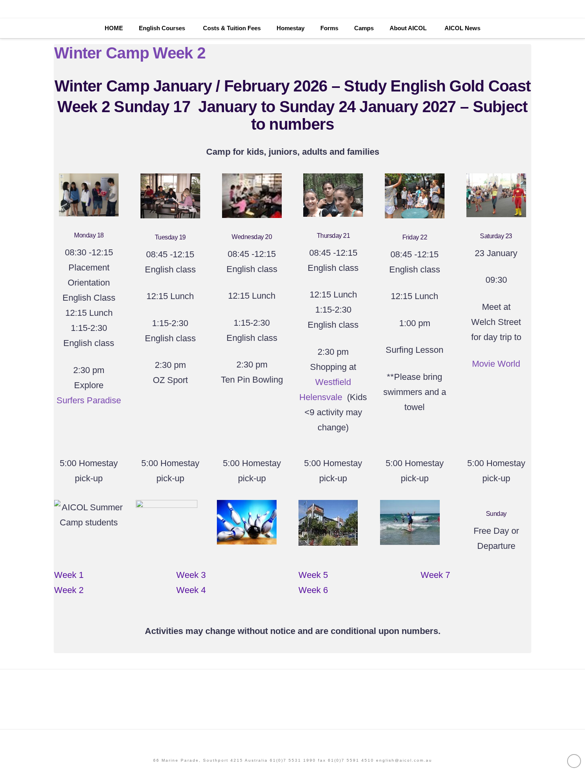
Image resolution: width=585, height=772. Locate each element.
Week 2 (69, 590)
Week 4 (191, 590)
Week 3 (191, 575)
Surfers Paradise (89, 400)
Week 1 (69, 575)
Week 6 (313, 590)
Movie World (496, 364)
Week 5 (313, 575)
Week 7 (435, 575)
